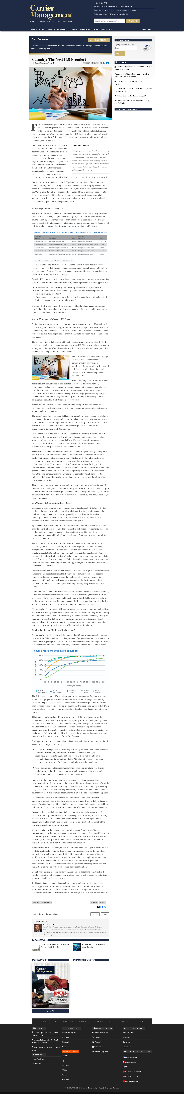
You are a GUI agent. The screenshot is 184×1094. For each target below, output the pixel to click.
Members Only (107, 29)
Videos (143, 1021)
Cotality (65, 1056)
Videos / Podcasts (38, 1059)
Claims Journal (129, 1067)
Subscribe (126, 1042)
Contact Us (127, 1047)
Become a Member (99, 39)
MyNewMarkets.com (131, 1081)
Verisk (64, 1075)
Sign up (119, 53)
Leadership (62, 29)
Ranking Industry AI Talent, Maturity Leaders (112, 14)
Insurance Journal (130, 1062)
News (41, 29)
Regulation (85, 29)
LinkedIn (97, 1047)
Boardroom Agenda (69, 1032)
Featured (36, 902)
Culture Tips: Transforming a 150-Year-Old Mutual (114, 6)
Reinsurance (47, 902)
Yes (95, 914)
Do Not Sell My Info (100, 1051)
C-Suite (34, 29)
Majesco (65, 1070)
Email (96, 63)
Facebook (97, 1042)
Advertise (126, 1037)
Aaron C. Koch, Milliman (50, 925)
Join (144, 29)
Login (150, 29)
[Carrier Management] (59, 12)
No (105, 914)
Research (50, 29)
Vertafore (65, 1079)
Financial (65, 1042)
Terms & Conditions (105, 1088)
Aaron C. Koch (48, 63)
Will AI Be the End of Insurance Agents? (131, 96)
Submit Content (128, 1032)
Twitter (97, 1037)
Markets (73, 29)
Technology (66, 1037)
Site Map (116, 1088)
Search (134, 20)
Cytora (64, 1060)
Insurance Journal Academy (133, 1071)
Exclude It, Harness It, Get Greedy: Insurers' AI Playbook (116, 10)
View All (50, 1011)
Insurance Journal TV (131, 1076)
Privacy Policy (93, 1088)
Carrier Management (131, 1057)
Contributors (36, 1063)
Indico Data (66, 1065)
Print (87, 63)
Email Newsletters (101, 1032)
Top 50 (95, 29)
